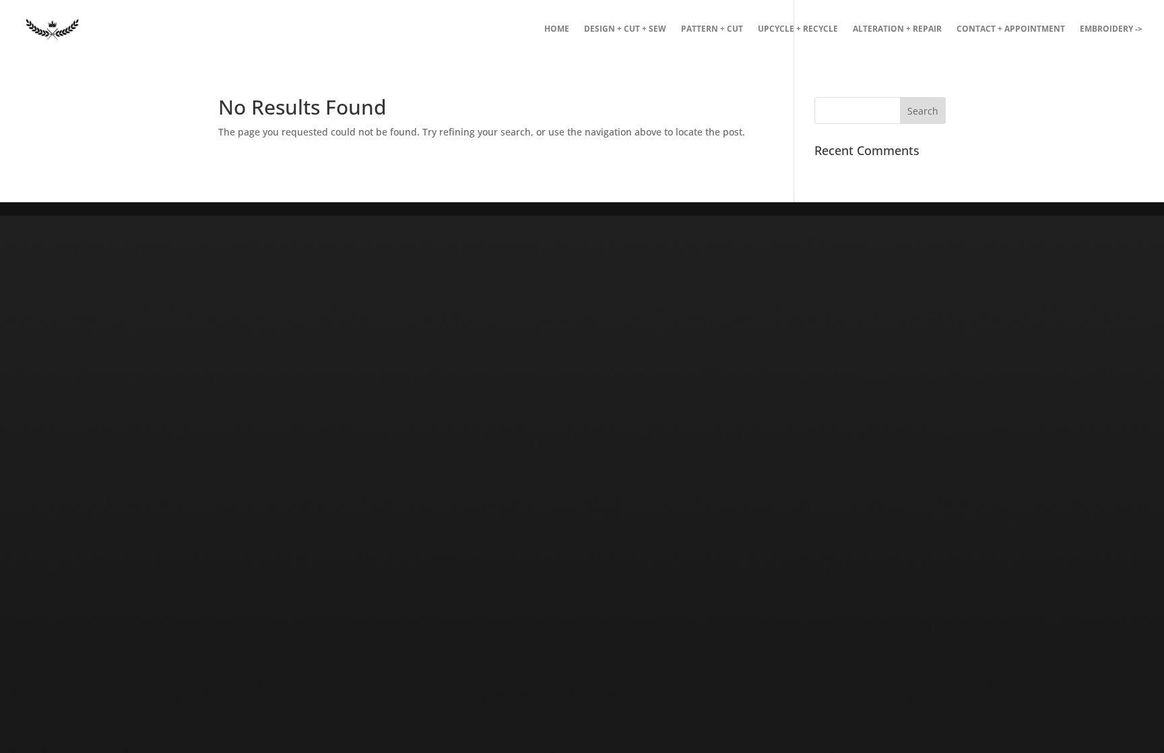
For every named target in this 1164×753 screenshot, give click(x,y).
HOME (556, 29)
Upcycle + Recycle (798, 29)
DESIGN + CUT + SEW (625, 29)
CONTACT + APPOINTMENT (1011, 29)
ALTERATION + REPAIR (897, 29)
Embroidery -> (1111, 29)
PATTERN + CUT (712, 29)
